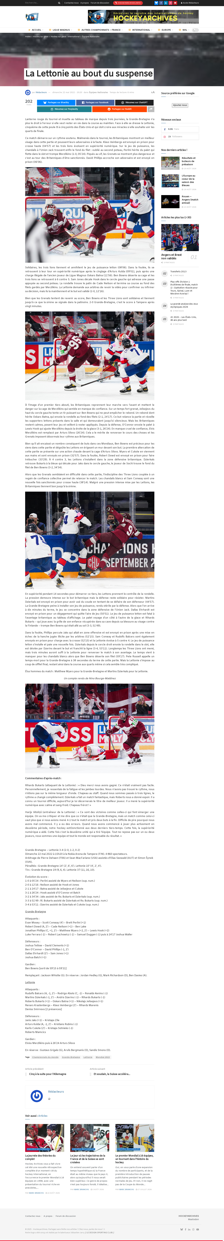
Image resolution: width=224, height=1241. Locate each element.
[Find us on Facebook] (161, 3)
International (141, 30)
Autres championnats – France (101, 30)
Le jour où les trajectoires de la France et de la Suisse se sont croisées (87, 1159)
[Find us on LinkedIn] (166, 3)
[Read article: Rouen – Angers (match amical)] (170, 201)
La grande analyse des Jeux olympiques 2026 (184, 306)
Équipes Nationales (91, 37)
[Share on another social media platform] (151, 109)
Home (28, 37)
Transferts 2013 (178, 271)
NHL (185, 30)
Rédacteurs (41, 92)
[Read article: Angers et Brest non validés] (180, 237)
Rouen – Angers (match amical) (190, 200)
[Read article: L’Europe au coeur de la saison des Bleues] (170, 180)
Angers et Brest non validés (171, 256)
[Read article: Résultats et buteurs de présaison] (170, 163)
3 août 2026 (98, 1190)
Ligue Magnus (61, 30)
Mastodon (193, 1219)
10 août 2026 (53, 1193)
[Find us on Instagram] (170, 3)
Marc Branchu (36, 1193)
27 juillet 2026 (144, 1190)
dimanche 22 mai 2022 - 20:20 (67, 92)
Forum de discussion (100, 3)
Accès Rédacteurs (191, 3)
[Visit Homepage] (36, 17)
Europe (166, 30)
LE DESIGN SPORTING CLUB (99, 1233)
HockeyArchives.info (129, 3)
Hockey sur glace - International (65, 37)
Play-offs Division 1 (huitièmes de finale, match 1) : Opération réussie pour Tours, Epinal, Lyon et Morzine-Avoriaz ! (184, 288)
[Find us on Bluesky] (156, 3)
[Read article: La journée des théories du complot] (44, 1138)
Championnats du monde (45, 1057)
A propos (84, 3)
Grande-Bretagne (71, 1057)
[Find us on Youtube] (175, 3)
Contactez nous (71, 3)
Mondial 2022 (103, 1057)
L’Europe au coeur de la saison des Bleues (188, 180)
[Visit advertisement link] (143, 17)
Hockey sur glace (40, 37)
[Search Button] (59, 3)
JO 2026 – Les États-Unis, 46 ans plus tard (183, 319)
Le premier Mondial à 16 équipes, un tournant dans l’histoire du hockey (134, 1159)
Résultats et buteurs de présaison (189, 161)
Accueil (36, 30)
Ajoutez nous (180, 105)
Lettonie (88, 1057)
